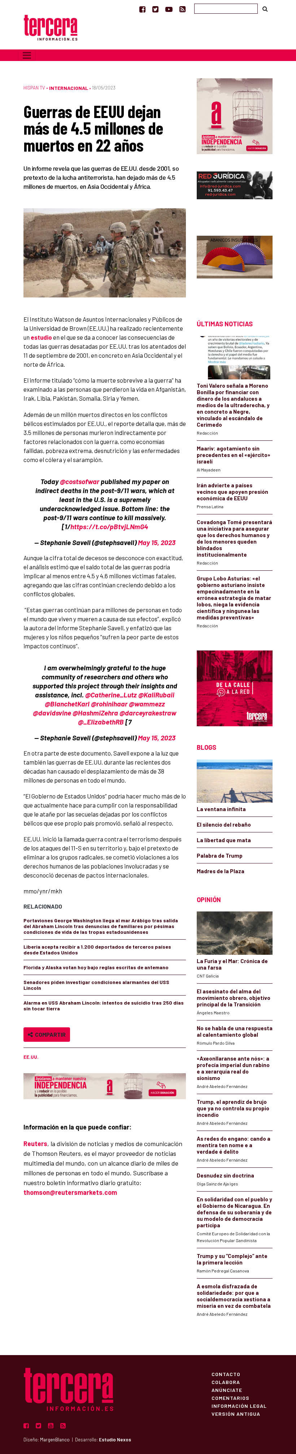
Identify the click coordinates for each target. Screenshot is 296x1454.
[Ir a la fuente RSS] (182, 9)
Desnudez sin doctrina (225, 1175)
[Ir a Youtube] (169, 9)
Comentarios (230, 1398)
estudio (41, 337)
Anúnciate (227, 1390)
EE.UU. (31, 1057)
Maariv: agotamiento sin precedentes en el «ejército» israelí (233, 455)
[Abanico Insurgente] (235, 265)
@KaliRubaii (156, 695)
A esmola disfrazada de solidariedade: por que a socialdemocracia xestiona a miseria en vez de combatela (234, 1296)
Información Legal (239, 1406)
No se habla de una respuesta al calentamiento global (235, 1031)
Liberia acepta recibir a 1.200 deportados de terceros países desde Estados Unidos (97, 949)
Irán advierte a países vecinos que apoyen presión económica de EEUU (232, 491)
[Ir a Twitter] (155, 9)
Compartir (49, 1034)
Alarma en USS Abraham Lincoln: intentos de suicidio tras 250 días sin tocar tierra (103, 1005)
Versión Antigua (236, 1413)
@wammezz (147, 704)
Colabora (226, 1382)
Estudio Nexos (115, 1439)
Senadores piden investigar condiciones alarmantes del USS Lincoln (96, 985)
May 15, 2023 (156, 542)
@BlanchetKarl (67, 704)
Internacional (68, 88)
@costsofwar (79, 481)
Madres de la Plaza (220, 871)
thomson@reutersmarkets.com (70, 1192)
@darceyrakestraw (148, 713)
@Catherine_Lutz (111, 695)
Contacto (226, 1374)
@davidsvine (52, 713)
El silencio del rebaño (224, 824)
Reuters (35, 1144)
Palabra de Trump (220, 855)
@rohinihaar (109, 704)
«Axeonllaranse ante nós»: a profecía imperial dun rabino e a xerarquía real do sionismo (233, 1068)
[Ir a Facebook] (142, 9)
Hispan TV (34, 88)
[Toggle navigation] (27, 55)
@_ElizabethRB (101, 722)
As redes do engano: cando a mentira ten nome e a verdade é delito (233, 1145)
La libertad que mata (224, 840)
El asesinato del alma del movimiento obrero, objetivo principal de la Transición (233, 997)
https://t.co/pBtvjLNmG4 (109, 526)
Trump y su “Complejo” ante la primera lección (232, 1259)
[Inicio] (50, 26)
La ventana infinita (221, 809)
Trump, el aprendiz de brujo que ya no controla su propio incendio (233, 1108)
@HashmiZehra (95, 713)
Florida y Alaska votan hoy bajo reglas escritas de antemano (96, 967)
